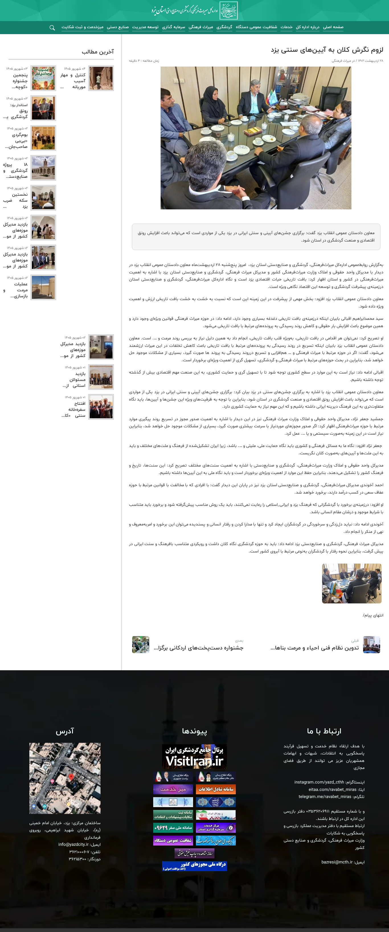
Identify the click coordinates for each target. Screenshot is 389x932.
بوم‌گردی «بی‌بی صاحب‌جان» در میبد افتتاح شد (15, 147)
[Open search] (52, 28)
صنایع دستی (118, 27)
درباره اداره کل (308, 27)
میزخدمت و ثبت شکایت (82, 27)
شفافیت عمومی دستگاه (256, 27)
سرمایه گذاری (173, 27)
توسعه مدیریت (145, 27)
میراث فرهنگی (201, 27)
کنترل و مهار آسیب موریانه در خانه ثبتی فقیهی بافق (72, 87)
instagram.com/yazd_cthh (319, 782)
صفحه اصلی (333, 27)
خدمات (286, 27)
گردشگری (224, 27)
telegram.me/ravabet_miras (325, 797)
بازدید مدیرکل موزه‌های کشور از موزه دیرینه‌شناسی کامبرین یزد (72, 356)
